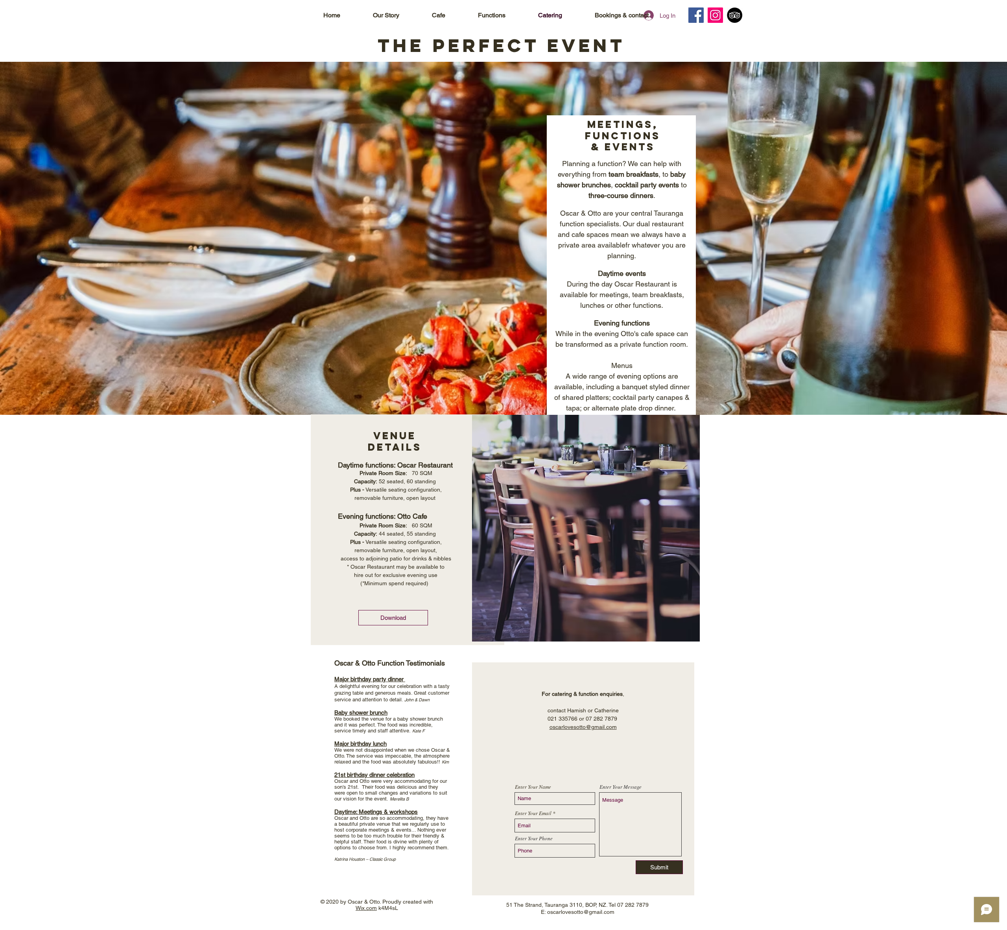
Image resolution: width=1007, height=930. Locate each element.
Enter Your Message (620, 786)
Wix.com (366, 908)
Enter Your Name (533, 786)
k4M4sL (387, 908)
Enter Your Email (533, 813)
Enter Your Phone (534, 838)
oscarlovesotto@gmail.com (583, 727)
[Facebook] (696, 15)
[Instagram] (715, 15)
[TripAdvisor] (734, 15)
